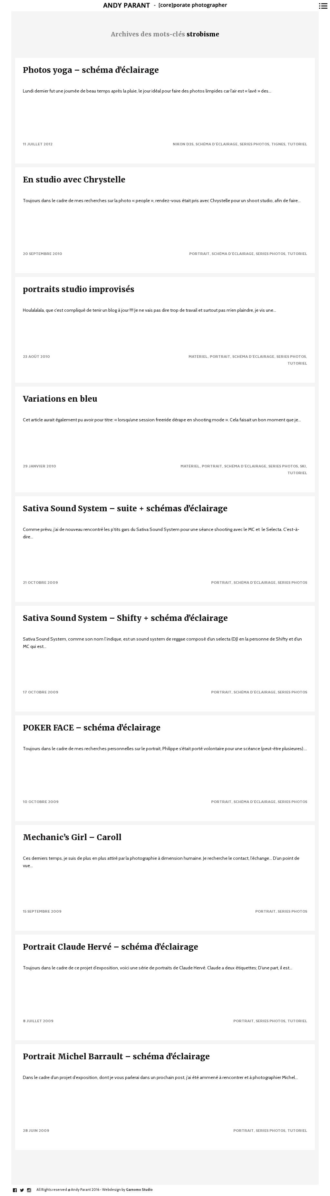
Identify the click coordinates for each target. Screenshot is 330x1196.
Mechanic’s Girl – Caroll (72, 837)
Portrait (199, 253)
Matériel (198, 356)
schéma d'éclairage (217, 144)
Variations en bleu (60, 399)
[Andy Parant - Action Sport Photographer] (165, 5)
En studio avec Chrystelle (74, 180)
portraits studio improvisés (78, 289)
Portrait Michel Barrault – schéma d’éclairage (116, 1057)
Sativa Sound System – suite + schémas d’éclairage (125, 509)
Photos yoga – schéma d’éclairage (91, 70)
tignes (278, 144)
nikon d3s (183, 144)
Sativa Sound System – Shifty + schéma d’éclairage (125, 618)
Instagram (32, 1190)
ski (303, 466)
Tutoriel (297, 144)
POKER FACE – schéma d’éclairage (91, 728)
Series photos (254, 144)
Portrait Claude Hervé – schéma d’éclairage (110, 947)
